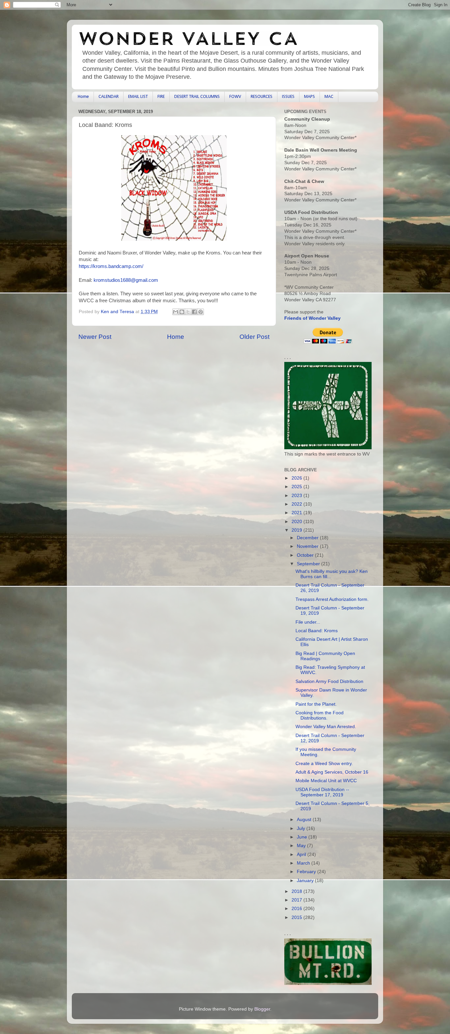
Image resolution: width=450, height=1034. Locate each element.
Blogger (262, 1009)
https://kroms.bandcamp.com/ (111, 266)
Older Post (254, 336)
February (307, 871)
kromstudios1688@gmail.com (126, 280)
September (309, 563)
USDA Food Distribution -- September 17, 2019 (322, 792)
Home (83, 96)
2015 (297, 917)
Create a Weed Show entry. (324, 763)
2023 (297, 495)
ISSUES (288, 96)
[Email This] (175, 312)
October (306, 555)
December (308, 537)
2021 (297, 512)
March (304, 863)
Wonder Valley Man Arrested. (325, 726)
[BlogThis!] (182, 312)
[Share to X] (188, 312)
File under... (307, 622)
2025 (297, 486)
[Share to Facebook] (194, 312)
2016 (297, 908)
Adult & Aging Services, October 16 (331, 772)
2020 (297, 521)
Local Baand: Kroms (316, 630)
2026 (297, 478)
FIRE (161, 96)
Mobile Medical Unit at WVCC (326, 780)
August (305, 819)
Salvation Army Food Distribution (329, 681)
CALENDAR (108, 96)
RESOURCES (261, 96)
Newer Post (94, 336)
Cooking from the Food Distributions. (319, 715)
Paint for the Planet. (316, 704)
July (301, 828)
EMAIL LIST (138, 96)
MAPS (309, 96)
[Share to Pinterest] (200, 312)
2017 (297, 900)
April (302, 854)
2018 (297, 891)
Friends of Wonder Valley (312, 318)
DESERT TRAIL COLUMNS (197, 96)
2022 (297, 504)
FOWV (235, 96)
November (308, 546)
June (302, 837)
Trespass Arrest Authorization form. (332, 599)
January (306, 880)
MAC (328, 96)
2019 (297, 530)
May (302, 845)
